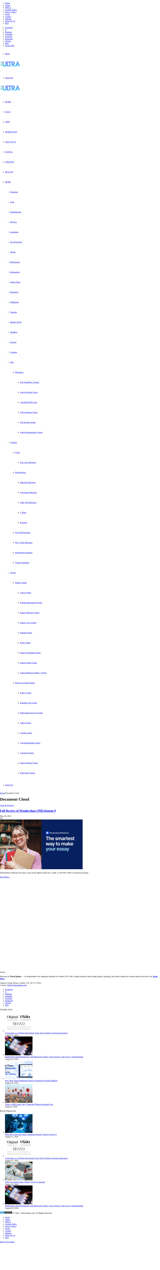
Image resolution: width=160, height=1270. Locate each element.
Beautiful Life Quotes (28, 703)
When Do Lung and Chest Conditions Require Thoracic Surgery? (31, 1134)
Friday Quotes (25, 693)
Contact (8, 17)
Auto (12, 202)
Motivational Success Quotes (31, 713)
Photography (15, 262)
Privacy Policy (10, 12)
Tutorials (13, 312)
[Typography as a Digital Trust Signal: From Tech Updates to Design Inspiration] (18, 1031)
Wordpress (19, 372)
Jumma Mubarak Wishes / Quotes (33, 673)
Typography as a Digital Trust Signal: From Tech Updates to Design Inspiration (36, 1033)
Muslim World (15, 322)
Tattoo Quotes (25, 723)
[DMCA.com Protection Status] (6, 1213)
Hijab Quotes (25, 643)
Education (14, 192)
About (7, 5)
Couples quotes (26, 733)
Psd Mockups (20, 472)
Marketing (11, 132)
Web (12, 362)
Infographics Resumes (23, 553)
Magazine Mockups (28, 482)
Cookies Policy (11, 10)
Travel (9, 152)
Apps (7, 122)
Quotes (13, 573)
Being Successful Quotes (25, 683)
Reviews (13, 222)
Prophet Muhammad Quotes (31, 603)
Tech (7, 112)
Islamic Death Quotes (28, 663)
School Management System (31, 432)
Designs (13, 342)
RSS (7, 23)
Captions (13, 352)
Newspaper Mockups (28, 492)
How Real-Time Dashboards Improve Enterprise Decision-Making (31, 1081)
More (8, 182)
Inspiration (14, 232)
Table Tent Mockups (28, 502)
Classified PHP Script (28, 402)
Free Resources (16, 242)
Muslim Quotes (26, 633)
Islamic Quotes (21, 583)
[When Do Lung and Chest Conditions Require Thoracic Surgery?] (18, 1132)
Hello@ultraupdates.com (17, 985)
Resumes (23, 522)
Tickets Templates (22, 563)
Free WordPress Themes (29, 382)
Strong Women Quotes (29, 763)
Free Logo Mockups (28, 462)
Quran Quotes (25, 593)
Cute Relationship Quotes (30, 743)
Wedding (13, 332)
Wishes (13, 252)
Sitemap (8, 19)
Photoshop (14, 292)
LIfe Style (10, 142)
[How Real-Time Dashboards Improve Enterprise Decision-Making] (18, 1078)
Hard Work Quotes (27, 773)
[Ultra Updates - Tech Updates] (18, 66)
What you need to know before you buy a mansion (25, 1182)
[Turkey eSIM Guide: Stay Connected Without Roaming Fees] (18, 1102)
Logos (17, 452)
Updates (9, 162)
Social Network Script (29, 392)
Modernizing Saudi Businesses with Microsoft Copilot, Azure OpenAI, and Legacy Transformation (44, 1057)
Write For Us (10, 21)
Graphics (13, 442)
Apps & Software (7, 805)
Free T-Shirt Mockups (23, 543)
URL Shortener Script (28, 412)
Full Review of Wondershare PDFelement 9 (28, 810)
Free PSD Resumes (22, 533)
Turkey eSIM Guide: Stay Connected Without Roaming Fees (29, 1104)
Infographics (15, 272)
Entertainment (15, 212)
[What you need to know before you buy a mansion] (18, 1180)
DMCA (8, 8)
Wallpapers (14, 302)
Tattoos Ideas (15, 282)
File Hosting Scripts (28, 422)
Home (7, 3)
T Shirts (23, 512)
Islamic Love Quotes (28, 623)
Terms (7, 14)
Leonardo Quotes (27, 753)
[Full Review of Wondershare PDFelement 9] (41, 868)
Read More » (5, 877)
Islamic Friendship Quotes (30, 653)
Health (9, 172)
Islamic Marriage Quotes (29, 613)
